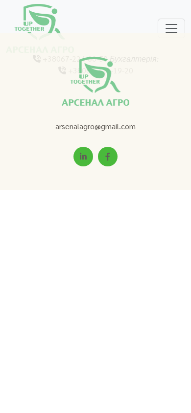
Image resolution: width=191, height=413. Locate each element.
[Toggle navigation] (171, 28)
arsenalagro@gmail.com (95, 126)
